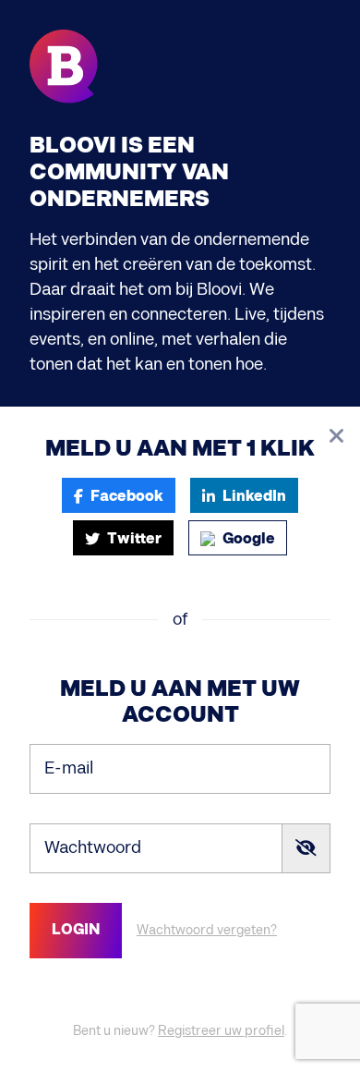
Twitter (134, 539)
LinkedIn (254, 497)
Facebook (126, 497)
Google (248, 539)
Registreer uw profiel (221, 1031)
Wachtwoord (92, 847)
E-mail (68, 767)
